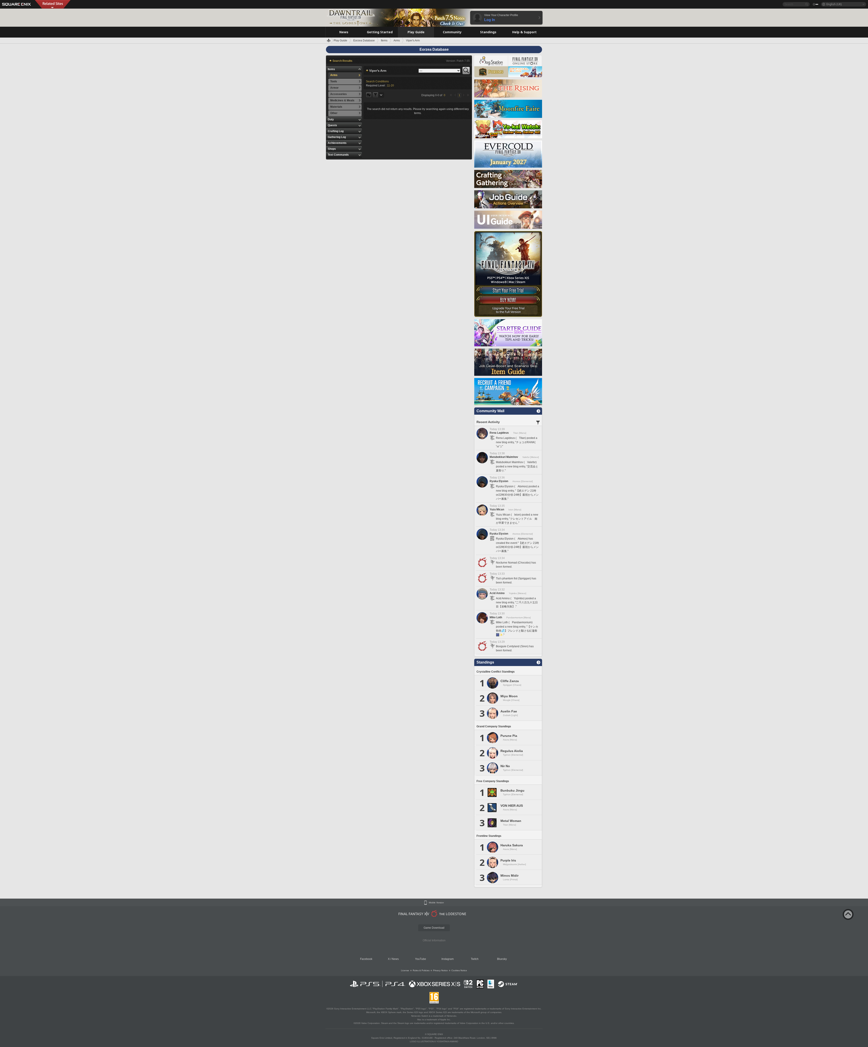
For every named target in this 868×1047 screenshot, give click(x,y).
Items (331, 69)
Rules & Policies (421, 970)
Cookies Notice (459, 970)
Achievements (337, 143)
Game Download (434, 927)
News (395, 959)
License (405, 970)
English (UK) (834, 4)
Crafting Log (336, 131)
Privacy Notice (440, 970)
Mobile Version (436, 903)
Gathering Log (337, 137)
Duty (331, 119)
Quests (332, 125)
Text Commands (338, 154)
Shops (332, 148)
